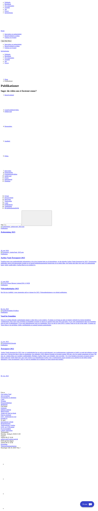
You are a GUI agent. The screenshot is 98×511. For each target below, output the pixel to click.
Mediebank (4, 404)
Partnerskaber (9, 172)
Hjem (6, 79)
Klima (7, 156)
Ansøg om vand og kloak (8, 413)
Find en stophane (6, 415)
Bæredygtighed (9, 95)
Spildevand (8, 176)
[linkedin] (19, 464)
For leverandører (6, 429)
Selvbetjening (9, 13)
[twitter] (19, 494)
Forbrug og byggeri (10, 37)
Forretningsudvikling (11, 174)
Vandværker (8, 201)
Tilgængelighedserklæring (8, 446)
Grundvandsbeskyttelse (12, 110)
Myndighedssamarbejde (12, 208)
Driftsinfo (7, 2)
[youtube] (19, 508)
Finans (7, 178)
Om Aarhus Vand (6, 394)
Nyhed (7, 196)
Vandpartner (8, 206)
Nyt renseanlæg (9, 6)
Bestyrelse (8, 199)
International (8, 179)
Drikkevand (8, 111)
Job (6, 9)
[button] (6, 41)
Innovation (8, 171)
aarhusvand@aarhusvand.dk (9, 439)
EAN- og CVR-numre (7, 427)
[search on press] (37, 218)
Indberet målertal (6, 410)
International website (7, 422)
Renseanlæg (8, 126)
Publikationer (9, 204)
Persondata (4, 444)
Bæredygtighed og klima (12, 36)
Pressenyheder (9, 197)
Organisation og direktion (8, 397)
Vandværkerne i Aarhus (8, 425)
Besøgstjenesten (5, 423)
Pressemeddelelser (6, 403)
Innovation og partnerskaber (13, 34)
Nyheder (7, 7)
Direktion (7, 181)
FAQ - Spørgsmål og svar (8, 416)
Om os (7, 11)
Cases (6, 203)
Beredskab (8, 4)
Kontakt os (4, 418)
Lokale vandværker (7, 430)
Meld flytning (5, 411)
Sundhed (7, 141)
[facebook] (19, 479)
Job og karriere (5, 396)
